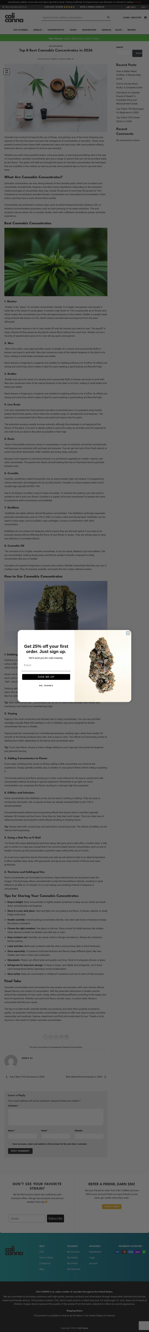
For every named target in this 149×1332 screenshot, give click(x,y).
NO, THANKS (46, 686)
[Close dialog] (128, 633)
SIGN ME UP (46, 677)
